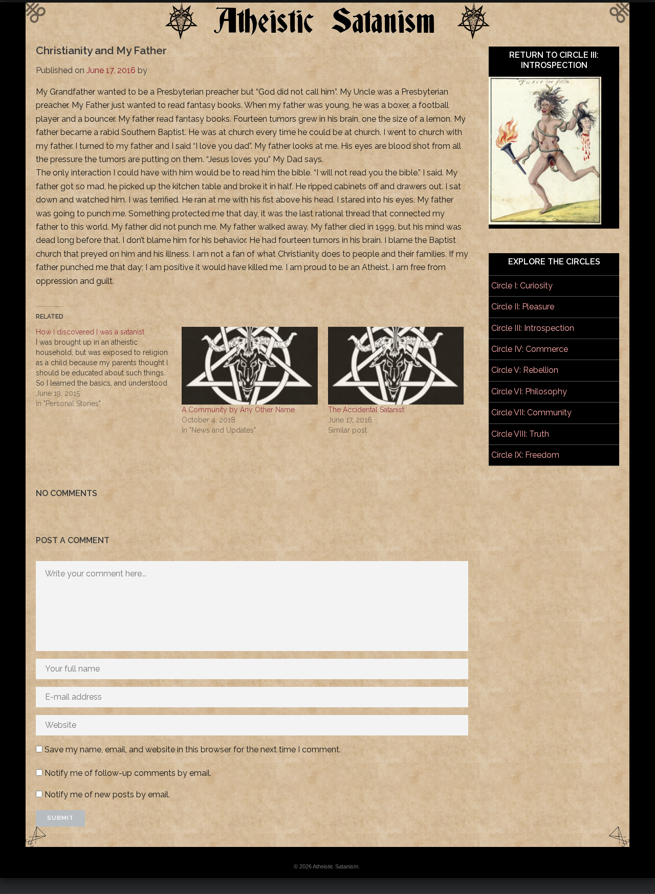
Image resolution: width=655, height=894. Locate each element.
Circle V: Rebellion (524, 370)
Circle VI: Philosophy (529, 391)
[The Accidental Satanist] (396, 366)
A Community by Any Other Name (238, 410)
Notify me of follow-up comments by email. (128, 773)
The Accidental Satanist (366, 410)
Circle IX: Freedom (525, 455)
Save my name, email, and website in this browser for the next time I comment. (193, 749)
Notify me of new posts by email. (107, 794)
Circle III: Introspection (532, 328)
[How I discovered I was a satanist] (109, 368)
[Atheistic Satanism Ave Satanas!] (327, 36)
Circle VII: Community (531, 412)
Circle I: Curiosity (522, 285)
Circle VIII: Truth (520, 434)
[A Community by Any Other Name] (249, 366)
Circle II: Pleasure (522, 306)
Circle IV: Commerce (529, 349)
